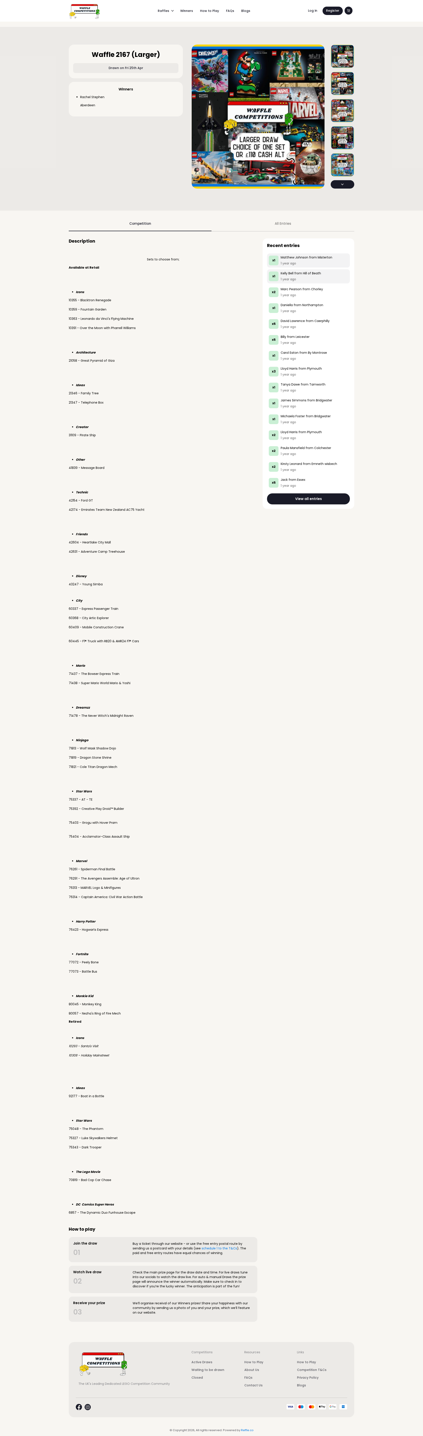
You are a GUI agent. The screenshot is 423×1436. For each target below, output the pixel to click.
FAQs (230, 11)
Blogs (245, 11)
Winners (186, 11)
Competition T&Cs (312, 1370)
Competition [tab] (140, 223)
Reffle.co (247, 1430)
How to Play (209, 11)
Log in (312, 10)
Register (332, 10)
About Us (251, 1370)
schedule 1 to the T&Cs (219, 1248)
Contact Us (253, 1385)
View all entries (308, 498)
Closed (197, 1377)
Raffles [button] (163, 11)
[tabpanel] (211, 780)
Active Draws (201, 1362)
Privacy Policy (308, 1377)
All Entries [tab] (283, 223)
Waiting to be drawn (207, 1370)
